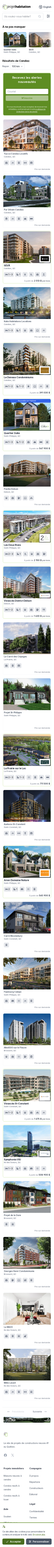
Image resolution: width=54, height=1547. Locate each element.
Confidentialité (36, 1511)
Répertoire (34, 1482)
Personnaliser (40, 1541)
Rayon (5, 66)
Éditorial (33, 1494)
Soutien (7, 1516)
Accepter (15, 1541)
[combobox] (22, 16)
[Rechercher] (39, 16)
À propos (34, 1475)
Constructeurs (36, 1488)
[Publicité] (27, 1420)
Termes (33, 1517)
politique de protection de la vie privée (30, 110)
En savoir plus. (39, 1534)
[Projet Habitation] (16, 7)
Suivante (37, 1411)
